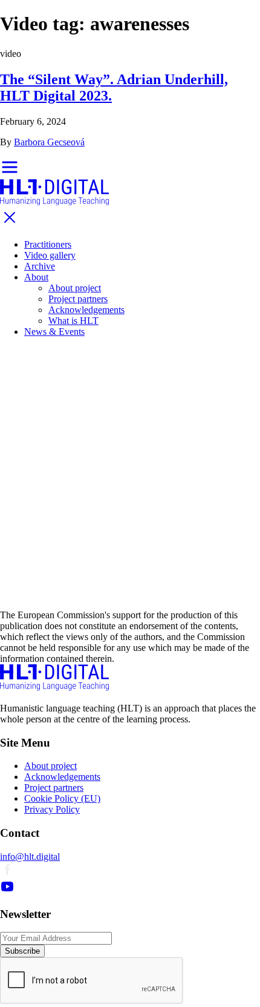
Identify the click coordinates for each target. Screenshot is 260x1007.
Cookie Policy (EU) (62, 798)
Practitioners (47, 244)
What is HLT (73, 320)
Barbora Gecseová (49, 142)
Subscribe (22, 951)
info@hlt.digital (30, 856)
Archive (39, 266)
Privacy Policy (52, 809)
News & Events (54, 331)
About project (74, 288)
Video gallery (50, 255)
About (36, 277)
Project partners (78, 299)
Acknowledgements (86, 310)
